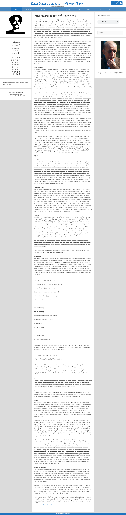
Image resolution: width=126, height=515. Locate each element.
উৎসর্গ (110, 9)
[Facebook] (113, 3)
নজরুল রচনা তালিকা (29, 9)
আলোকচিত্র (68, 9)
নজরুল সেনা (89, 9)
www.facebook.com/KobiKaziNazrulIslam (15, 95)
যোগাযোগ (100, 9)
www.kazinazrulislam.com (15, 92)
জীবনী (16, 9)
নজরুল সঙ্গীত (42, 9)
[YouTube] (121, 3)
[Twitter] (117, 3)
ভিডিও (79, 9)
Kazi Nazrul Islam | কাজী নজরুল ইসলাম (57, 3)
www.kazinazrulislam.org (15, 94)
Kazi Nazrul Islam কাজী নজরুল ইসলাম (44, 505)
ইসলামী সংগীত (56, 9)
